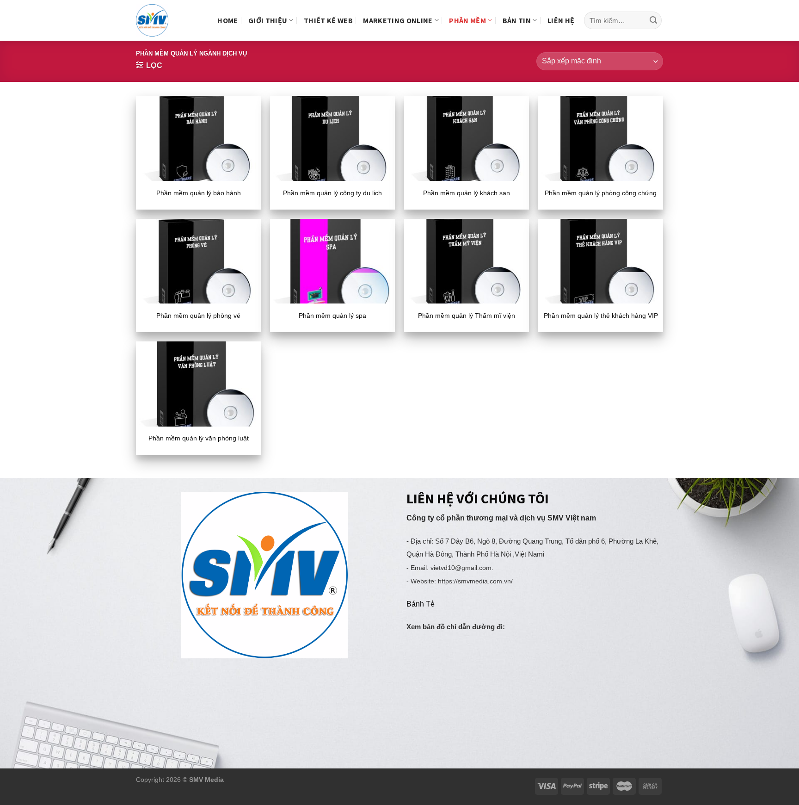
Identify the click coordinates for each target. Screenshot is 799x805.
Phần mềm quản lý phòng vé (198, 315)
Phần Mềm (467, 20)
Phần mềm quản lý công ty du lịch (332, 193)
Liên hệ (560, 20)
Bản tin (517, 20)
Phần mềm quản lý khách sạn (466, 193)
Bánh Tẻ (420, 604)
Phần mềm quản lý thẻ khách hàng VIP (601, 315)
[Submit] (653, 20)
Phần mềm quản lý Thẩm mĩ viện (466, 315)
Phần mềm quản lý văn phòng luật (198, 438)
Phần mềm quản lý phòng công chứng (601, 193)
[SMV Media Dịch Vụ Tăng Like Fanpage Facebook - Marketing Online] (160, 20)
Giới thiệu (267, 20)
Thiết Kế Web (328, 20)
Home (227, 20)
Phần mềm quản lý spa (332, 315)
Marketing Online (397, 20)
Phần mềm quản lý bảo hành (198, 193)
